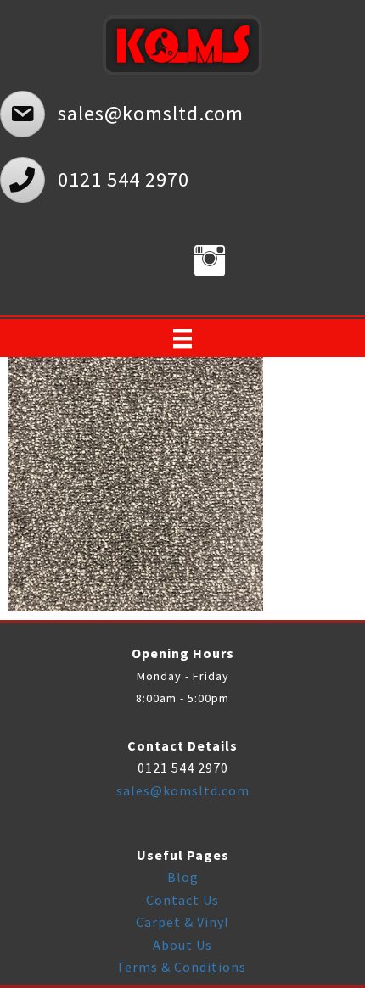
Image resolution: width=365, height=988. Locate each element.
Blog (183, 876)
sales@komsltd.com (183, 790)
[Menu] (182, 338)
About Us (182, 944)
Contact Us (182, 899)
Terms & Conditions (183, 966)
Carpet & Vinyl (182, 921)
